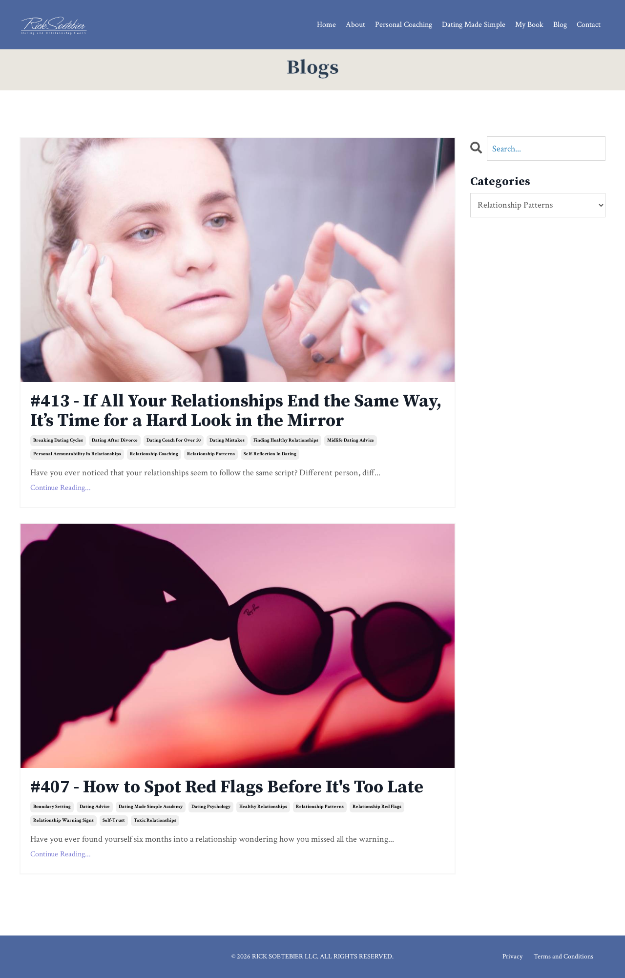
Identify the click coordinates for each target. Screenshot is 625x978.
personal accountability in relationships (77, 454)
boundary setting (52, 807)
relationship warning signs (63, 820)
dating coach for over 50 (173, 440)
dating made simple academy (151, 807)
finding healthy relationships (285, 440)
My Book (529, 24)
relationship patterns (211, 454)
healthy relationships (263, 807)
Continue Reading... (60, 487)
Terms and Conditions (563, 956)
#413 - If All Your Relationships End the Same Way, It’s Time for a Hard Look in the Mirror (235, 411)
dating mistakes (227, 440)
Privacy (512, 956)
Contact (589, 24)
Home (326, 24)
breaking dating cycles (58, 440)
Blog (560, 24)
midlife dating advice (350, 440)
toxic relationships (155, 820)
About (355, 24)
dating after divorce (115, 440)
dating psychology (210, 807)
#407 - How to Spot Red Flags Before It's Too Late (226, 787)
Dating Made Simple (473, 24)
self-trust (114, 820)
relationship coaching (154, 454)
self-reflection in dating (270, 454)
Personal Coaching (403, 24)
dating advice (95, 807)
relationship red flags (377, 807)
